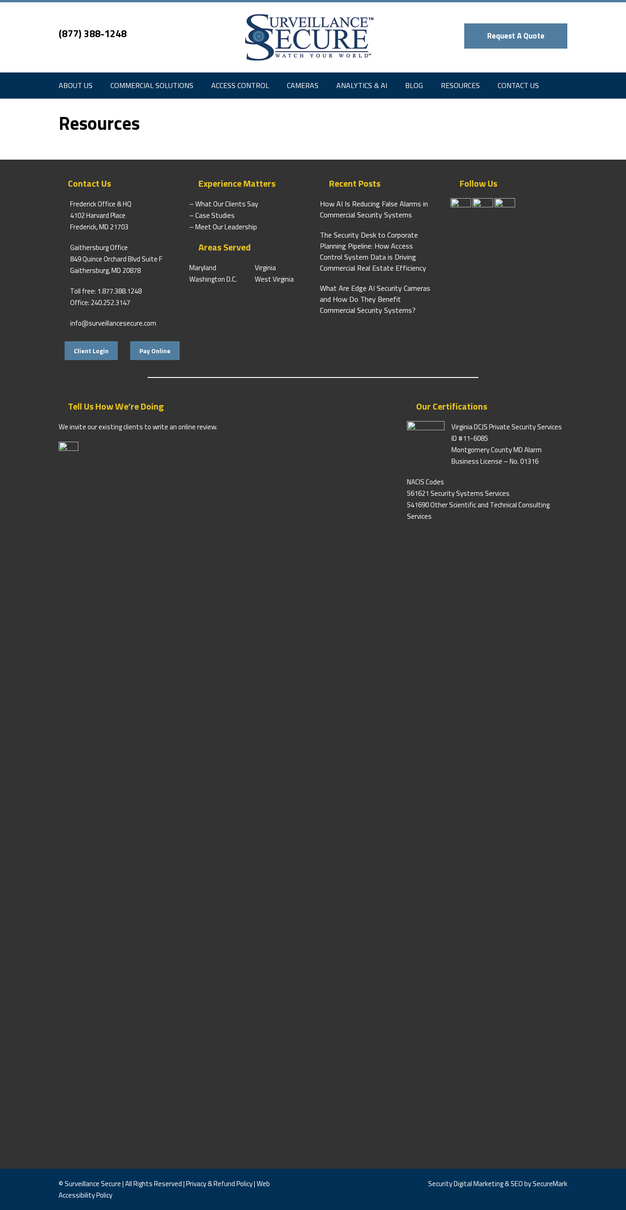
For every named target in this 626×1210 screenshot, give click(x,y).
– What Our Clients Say (223, 204)
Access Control (240, 85)
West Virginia (274, 279)
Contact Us (518, 85)
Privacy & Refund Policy (219, 1183)
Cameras (302, 85)
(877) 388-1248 (92, 33)
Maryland (202, 267)
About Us (76, 85)
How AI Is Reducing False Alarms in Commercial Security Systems (374, 209)
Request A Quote (515, 36)
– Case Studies (212, 215)
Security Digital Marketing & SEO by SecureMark (497, 1183)
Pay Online (154, 350)
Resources (460, 85)
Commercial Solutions (151, 85)
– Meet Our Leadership (223, 227)
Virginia (265, 267)
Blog (414, 85)
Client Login (91, 350)
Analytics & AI (361, 85)
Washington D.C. (213, 279)
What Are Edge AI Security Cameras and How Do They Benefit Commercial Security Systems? (375, 299)
